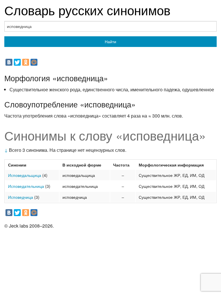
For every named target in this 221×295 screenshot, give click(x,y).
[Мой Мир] (34, 62)
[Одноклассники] (25, 62)
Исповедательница (26, 186)
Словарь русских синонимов (87, 10)
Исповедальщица (24, 175)
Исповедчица (20, 197)
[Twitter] (17, 62)
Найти (110, 41)
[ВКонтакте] (8, 62)
